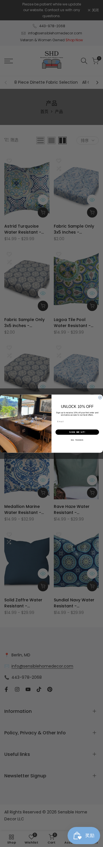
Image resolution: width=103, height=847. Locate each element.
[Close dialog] (100, 397)
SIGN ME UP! (77, 432)
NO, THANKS (77, 440)
